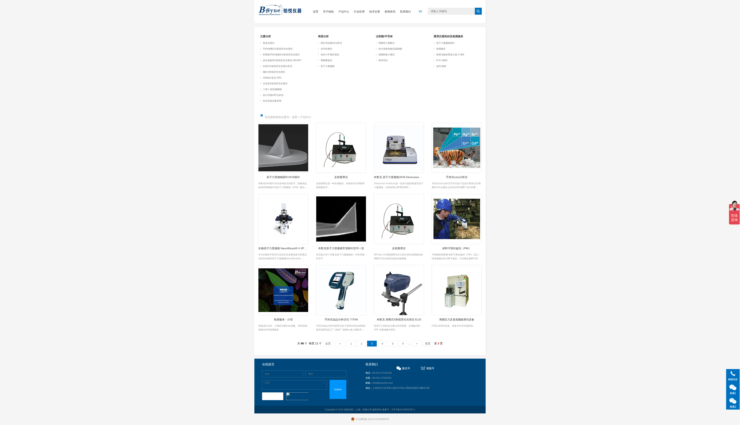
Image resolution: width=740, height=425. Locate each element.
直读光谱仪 (268, 43)
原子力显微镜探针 (445, 43)
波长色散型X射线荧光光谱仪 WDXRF (282, 60)
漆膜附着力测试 (386, 54)
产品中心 (343, 11)
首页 (315, 11)
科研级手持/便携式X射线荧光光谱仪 (281, 54)
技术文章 (374, 11)
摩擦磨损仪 (326, 60)
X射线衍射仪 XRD (272, 77)
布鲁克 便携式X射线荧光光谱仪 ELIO (399, 319)
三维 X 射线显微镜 (272, 89)
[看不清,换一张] (296, 396)
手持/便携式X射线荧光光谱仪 (278, 48)
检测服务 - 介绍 (283, 319)
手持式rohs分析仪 (457, 177)
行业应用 (359, 11)
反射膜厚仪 (341, 177)
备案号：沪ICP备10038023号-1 (398, 409)
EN (420, 11)
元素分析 (265, 36)
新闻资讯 (390, 11)
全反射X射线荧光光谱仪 (275, 83)
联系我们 (405, 11)
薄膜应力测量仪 (386, 43)
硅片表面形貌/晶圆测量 (390, 48)
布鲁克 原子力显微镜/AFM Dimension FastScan (399, 177)
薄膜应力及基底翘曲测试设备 (456, 319)
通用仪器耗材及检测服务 (448, 36)
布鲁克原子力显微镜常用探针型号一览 (341, 248)
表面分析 (323, 36)
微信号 (406, 368)
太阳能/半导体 (384, 36)
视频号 (430, 368)
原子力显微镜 (328, 66)
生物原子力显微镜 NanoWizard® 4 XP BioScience (283, 248)
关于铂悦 (328, 11)
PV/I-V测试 (441, 60)
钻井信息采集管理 (272, 101)
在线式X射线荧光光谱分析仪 (277, 66)
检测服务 (441, 48)
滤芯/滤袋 (441, 66)
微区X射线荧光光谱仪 (274, 72)
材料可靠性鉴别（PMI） (456, 248)
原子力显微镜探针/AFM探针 (283, 177)
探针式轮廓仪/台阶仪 (331, 43)
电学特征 (383, 60)
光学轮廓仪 (326, 48)
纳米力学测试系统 (330, 54)
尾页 (428, 343)
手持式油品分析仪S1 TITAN (341, 319)
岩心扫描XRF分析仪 (273, 95)
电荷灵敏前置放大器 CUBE (450, 54)
